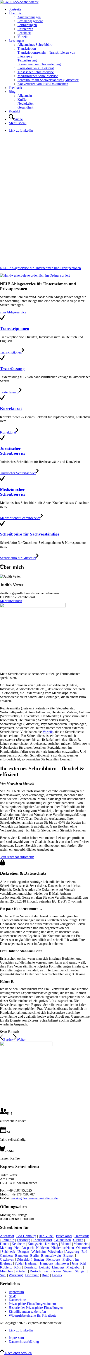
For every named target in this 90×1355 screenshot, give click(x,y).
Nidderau (42, 1248)
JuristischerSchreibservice (12, 451)
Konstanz (30, 1267)
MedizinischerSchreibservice (12, 491)
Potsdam (21, 1271)
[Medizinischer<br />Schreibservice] (2, 481)
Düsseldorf (24, 1259)
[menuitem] (49, 9)
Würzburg (16, 1275)
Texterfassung (12, 368)
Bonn (45, 1275)
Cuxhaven (7, 1259)
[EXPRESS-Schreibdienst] (19, 2)
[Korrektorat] (2, 400)
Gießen (78, 1240)
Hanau (4, 1244)
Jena (75, 1263)
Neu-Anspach (24, 1248)
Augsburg (72, 1251)
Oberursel (83, 1248)
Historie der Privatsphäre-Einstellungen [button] (36, 1307)
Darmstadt (81, 1236)
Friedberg (23, 1240)
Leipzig (44, 1267)
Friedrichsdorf (42, 1240)
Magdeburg (74, 1267)
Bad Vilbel (46, 1236)
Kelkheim (18, 1244)
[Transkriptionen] (2, 320)
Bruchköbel (64, 1236)
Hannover (62, 1263)
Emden (39, 1259)
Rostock (35, 1271)
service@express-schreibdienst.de (34, 1198)
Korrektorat (11, 408)
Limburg (58, 1267)
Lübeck (57, 1275)
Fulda (18, 1263)
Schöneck (8, 1251)
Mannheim (81, 1244)
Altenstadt (7, 1236)
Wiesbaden (55, 1251)
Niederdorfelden (62, 1248)
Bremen (68, 1255)
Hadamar (31, 1263)
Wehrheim (38, 1251)
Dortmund (32, 1275)
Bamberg (21, 1255)
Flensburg (53, 1259)
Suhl (3, 1275)
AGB (12, 1296)
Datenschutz (17, 1300)
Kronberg (51, 1244)
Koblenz (6, 1267)
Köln (17, 1267)
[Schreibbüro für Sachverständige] (2, 526)
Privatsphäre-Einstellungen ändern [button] (32, 1304)
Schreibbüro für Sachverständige (29, 534)
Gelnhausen (62, 1240)
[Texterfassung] (2, 360)
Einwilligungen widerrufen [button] (27, 1311)
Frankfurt (8, 1240)
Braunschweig (51, 1255)
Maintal (66, 1244)
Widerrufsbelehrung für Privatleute (32, 1315)
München (6, 1271)
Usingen (23, 1251)
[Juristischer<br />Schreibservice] (2, 440)
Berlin (34, 1255)
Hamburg (46, 1263)
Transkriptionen (14, 328)
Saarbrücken (52, 1271)
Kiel (83, 1263)
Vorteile (48, 732)
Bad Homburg (26, 1236)
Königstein (35, 1244)
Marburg (6, 1248)
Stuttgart (81, 1271)
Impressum (16, 1292)
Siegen (68, 1271)
